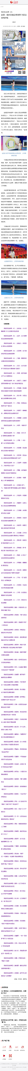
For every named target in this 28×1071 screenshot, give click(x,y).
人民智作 (10, 1059)
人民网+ (10, 1050)
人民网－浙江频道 (21, 26)
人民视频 (4, 1059)
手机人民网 (16, 1050)
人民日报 (4, 1050)
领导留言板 (22, 1050)
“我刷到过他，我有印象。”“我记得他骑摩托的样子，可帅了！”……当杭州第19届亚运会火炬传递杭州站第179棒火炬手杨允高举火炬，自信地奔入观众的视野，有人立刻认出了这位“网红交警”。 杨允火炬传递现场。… (14, 1028)
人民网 (1, 6)
